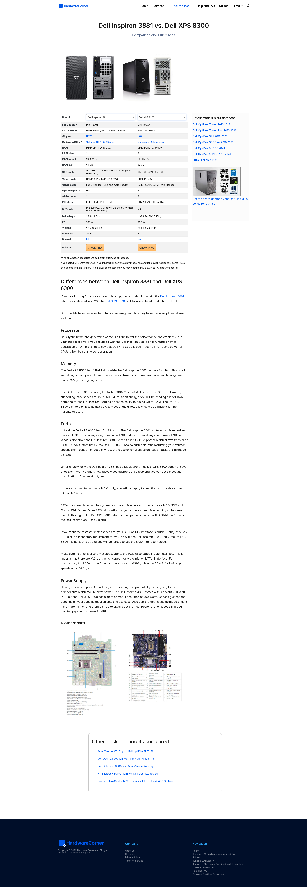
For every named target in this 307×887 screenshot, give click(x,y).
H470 (89, 136)
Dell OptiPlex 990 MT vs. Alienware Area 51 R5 (126, 758)
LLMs (236, 6)
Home (144, 6)
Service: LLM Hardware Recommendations (215, 854)
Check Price (95, 247)
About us (129, 850)
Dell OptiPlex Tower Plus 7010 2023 (214, 130)
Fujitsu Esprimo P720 (205, 159)
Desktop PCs (180, 6)
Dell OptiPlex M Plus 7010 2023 (212, 154)
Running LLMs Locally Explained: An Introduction (218, 864)
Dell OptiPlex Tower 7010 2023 (211, 124)
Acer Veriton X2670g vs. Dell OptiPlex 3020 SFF (126, 751)
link (88, 239)
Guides (223, 6)
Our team (130, 854)
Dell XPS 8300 (115, 301)
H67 (140, 136)
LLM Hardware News (203, 867)
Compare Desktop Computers (208, 874)
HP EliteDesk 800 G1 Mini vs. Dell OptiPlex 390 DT (128, 773)
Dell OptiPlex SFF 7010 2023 (210, 136)
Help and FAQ (206, 6)
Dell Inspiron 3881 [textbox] (97, 117)
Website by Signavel (81, 852)
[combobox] (110, 117)
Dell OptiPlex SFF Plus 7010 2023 (213, 142)
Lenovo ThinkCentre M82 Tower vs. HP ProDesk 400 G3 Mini (135, 781)
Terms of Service (134, 860)
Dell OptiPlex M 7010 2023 (209, 148)
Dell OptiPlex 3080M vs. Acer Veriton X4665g (125, 766)
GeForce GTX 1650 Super (100, 142)
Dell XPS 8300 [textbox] (146, 117)
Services (158, 6)
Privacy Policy (132, 857)
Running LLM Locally (203, 860)
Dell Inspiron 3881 (172, 296)
